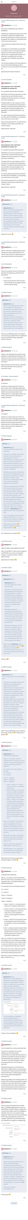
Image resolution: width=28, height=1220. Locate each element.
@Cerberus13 (5, 204)
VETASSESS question (7, 292)
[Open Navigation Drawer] (1, 2)
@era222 (4, 443)
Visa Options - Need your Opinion (10, 376)
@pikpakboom (7, 208)
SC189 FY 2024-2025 (7, 79)
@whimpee (5, 300)
